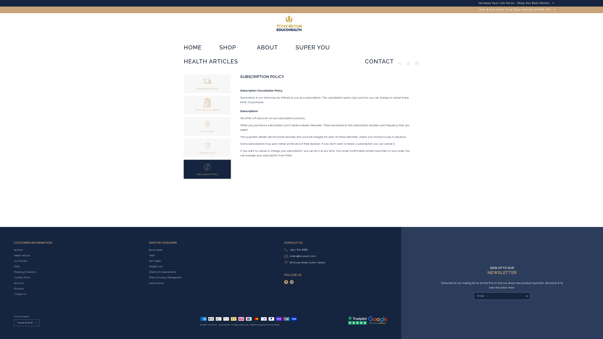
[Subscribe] (526, 296)
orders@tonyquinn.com (303, 256)
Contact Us (20, 294)
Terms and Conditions (207, 110)
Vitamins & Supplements (162, 272)
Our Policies (207, 131)
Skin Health (155, 261)
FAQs (17, 266)
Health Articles (22, 255)
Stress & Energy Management (165, 277)
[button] (229, 34)
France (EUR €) (25, 323)
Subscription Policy (207, 174)
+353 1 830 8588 (299, 249)
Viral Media (274, 325)
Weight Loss (156, 266)
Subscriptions (156, 283)
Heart (152, 255)
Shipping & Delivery (207, 88)
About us (19, 283)
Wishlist (18, 250)
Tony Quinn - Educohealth (218, 325)
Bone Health (156, 250)
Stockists (19, 288)
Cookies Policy (207, 153)
